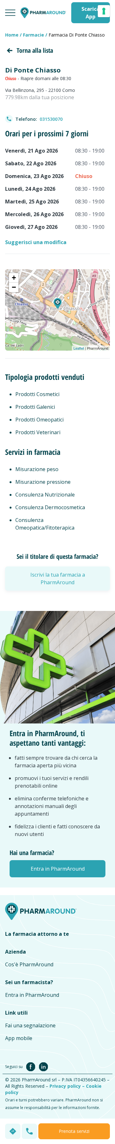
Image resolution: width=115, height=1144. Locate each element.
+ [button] (14, 278)
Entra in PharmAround (32, 994)
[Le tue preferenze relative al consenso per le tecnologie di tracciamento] (104, 11)
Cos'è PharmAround (29, 964)
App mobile (18, 1038)
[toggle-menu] (10, 13)
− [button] (14, 287)
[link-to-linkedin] (43, 1066)
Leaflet (78, 348)
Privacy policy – (68, 1086)
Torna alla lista (35, 50)
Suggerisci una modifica (35, 242)
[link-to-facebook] (32, 1066)
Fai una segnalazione (30, 1025)
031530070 (51, 119)
